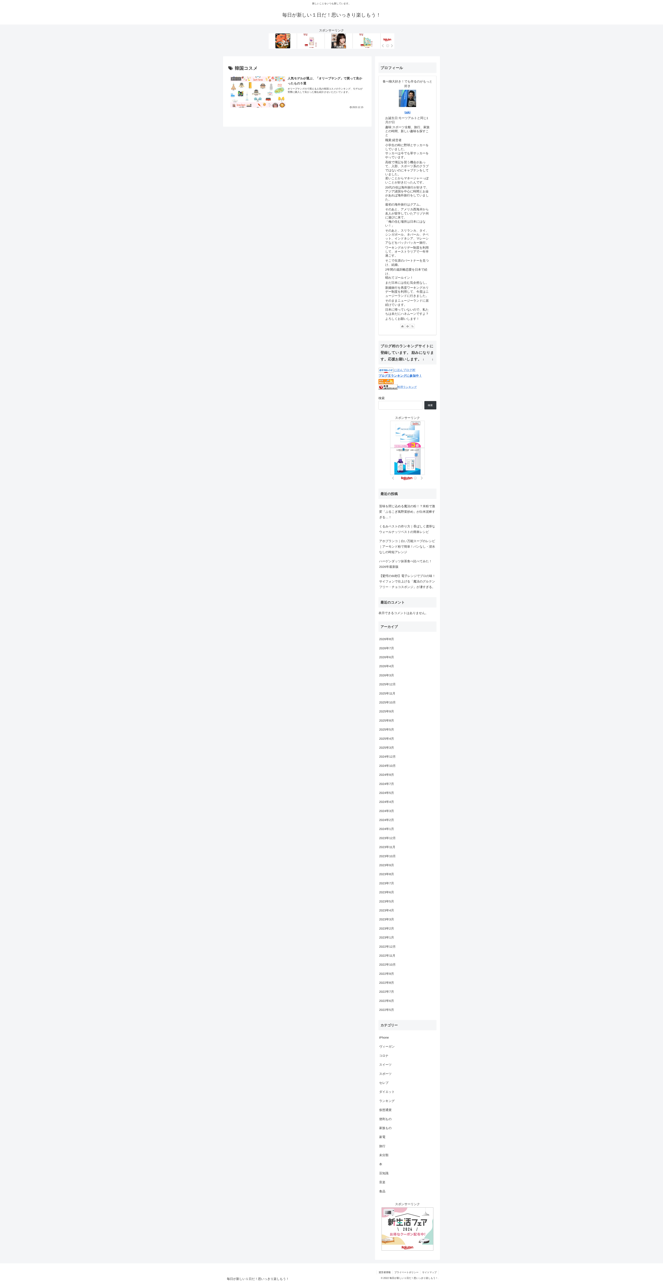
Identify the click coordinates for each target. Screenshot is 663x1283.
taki (408, 112)
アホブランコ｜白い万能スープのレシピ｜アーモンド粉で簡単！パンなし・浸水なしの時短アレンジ (407, 546)
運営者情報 (385, 1272)
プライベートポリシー (406, 1272)
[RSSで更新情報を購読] (412, 326)
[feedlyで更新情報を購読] (407, 326)
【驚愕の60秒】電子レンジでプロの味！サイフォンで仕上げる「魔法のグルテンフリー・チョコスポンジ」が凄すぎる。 (407, 581)
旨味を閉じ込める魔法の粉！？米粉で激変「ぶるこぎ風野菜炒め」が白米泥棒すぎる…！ (407, 511)
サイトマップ (429, 1272)
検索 (381, 398)
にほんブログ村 (404, 370)
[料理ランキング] (387, 387)
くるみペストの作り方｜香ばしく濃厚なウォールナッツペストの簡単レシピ (407, 529)
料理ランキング (407, 386)
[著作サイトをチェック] (402, 326)
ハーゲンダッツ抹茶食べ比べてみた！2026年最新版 (405, 564)
